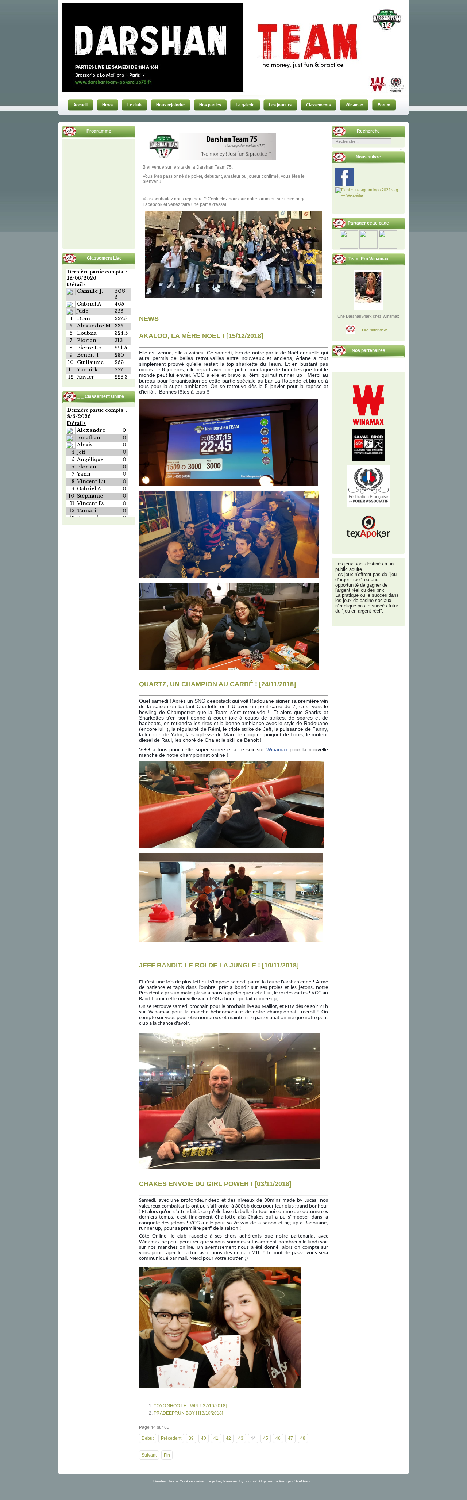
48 (302, 1438)
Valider (401, 149)
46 (278, 1438)
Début (148, 1438)
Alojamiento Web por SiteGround (286, 1481)
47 (290, 1438)
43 (240, 1438)
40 (203, 1438)
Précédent (171, 1438)
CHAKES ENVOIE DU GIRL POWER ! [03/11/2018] (215, 1183)
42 (228, 1438)
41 (216, 1438)
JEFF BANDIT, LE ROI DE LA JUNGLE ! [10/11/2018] (219, 965)
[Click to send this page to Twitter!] (368, 247)
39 (191, 1438)
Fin (167, 1455)
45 (265, 1438)
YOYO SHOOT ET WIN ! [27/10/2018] (190, 1405)
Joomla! (251, 1481)
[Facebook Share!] (349, 247)
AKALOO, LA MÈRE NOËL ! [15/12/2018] (201, 335)
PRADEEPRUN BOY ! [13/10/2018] (188, 1413)
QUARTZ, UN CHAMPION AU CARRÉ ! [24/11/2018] (217, 684)
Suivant (149, 1455)
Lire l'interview (374, 330)
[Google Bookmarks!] (388, 247)
